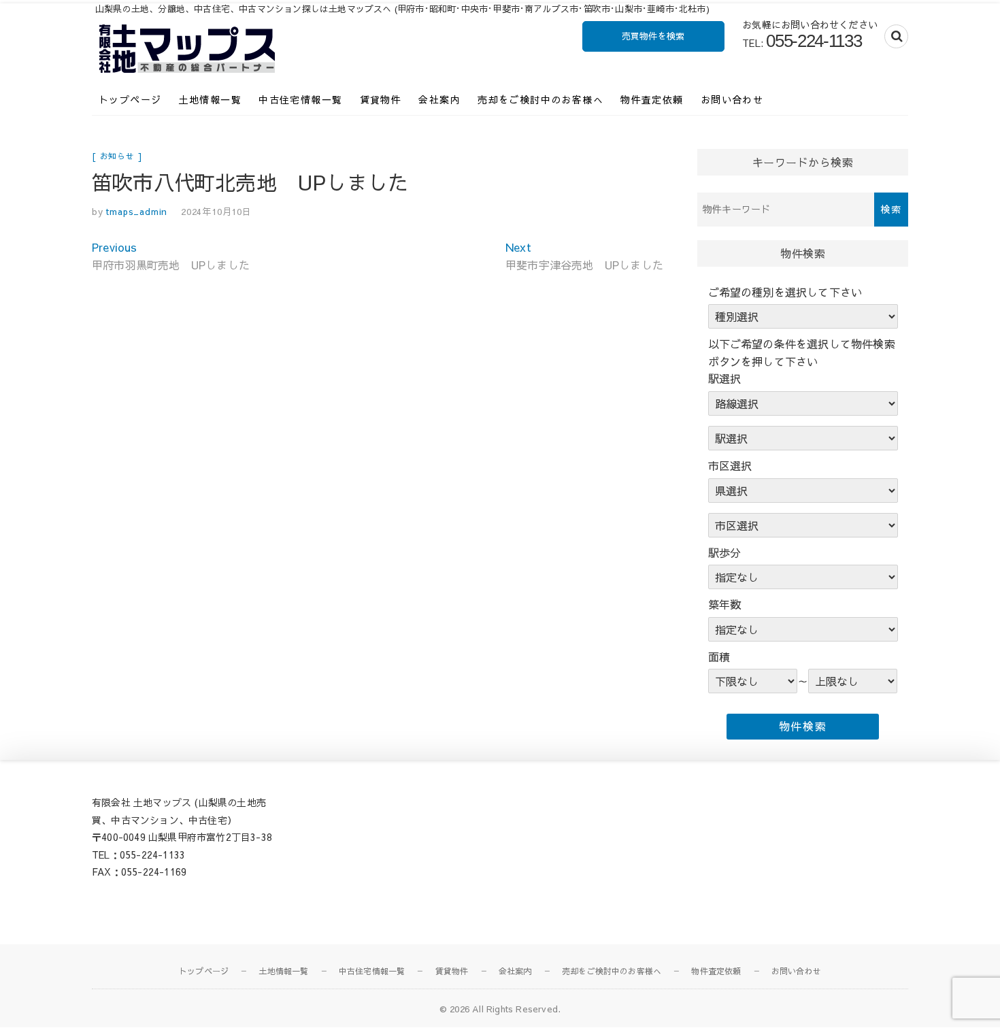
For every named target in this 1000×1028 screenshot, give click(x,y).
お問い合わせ (732, 99)
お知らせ (117, 155)
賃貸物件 (381, 99)
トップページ (130, 99)
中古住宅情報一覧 (300, 99)
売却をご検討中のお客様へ (540, 99)
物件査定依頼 (651, 99)
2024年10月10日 (216, 211)
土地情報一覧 (210, 99)
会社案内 (439, 99)
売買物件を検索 (653, 36)
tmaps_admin (135, 211)
